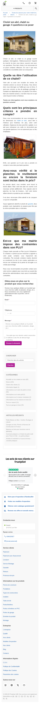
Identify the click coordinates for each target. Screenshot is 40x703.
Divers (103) (10, 382)
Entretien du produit (9, 616)
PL (4, 698)
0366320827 (10, 536)
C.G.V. (5, 662)
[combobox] (8, 313)
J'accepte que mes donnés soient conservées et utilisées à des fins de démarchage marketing (20, 338)
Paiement (6, 552)
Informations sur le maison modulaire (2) (18, 397)
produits (18, 8)
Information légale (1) (12, 387)
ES (22, 696)
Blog (4, 649)
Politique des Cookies (10, 670)
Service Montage (8, 563)
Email (6, 299)
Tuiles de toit (7, 601)
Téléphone (8, 310)
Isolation (5, 597)
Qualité (5, 633)
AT (34, 696)
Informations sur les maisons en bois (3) (18, 399)
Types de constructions (10, 593)
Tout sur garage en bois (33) (15, 405)
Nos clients (6, 645)
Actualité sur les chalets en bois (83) (17, 379)
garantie (30, 204)
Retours (5, 571)
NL (28, 696)
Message (8, 320)
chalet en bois (22, 120)
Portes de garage (8, 612)
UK (13, 696)
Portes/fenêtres (8, 604)
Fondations (6, 589)
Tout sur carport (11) (12, 402)
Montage (6, 620)
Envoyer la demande (13, 343)
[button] (36, 8)
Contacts (6, 653)
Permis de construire (9, 585)
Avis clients (6, 637)
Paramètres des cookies (11, 674)
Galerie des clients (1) (13, 384)
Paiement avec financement (12, 556)
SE (31, 696)
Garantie (6, 567)
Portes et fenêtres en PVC (11, 608)
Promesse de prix (8, 575)
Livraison (6, 560)
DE (16, 696)
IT (19, 696)
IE (6, 698)
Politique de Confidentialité (11, 666)
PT (25, 696)
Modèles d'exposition (9, 641)
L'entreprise (6, 629)
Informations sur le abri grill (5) (15, 394)
